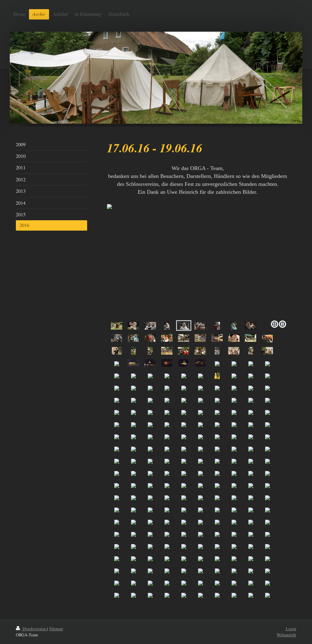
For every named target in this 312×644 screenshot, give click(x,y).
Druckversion (34, 629)
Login (291, 629)
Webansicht (286, 635)
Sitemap (56, 629)
